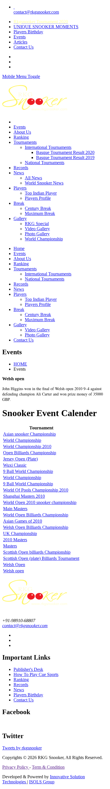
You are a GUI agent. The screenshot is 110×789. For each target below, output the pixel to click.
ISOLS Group (41, 781)
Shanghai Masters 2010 (24, 496)
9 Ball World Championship (28, 471)
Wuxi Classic (15, 465)
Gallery (20, 218)
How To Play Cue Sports (36, 674)
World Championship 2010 (27, 446)
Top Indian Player (41, 193)
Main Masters (15, 508)
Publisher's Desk (28, 669)
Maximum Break (40, 213)
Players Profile (38, 198)
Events (20, 36)
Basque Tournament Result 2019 (65, 157)
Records (21, 167)
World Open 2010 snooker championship (39, 502)
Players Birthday (28, 31)
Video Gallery (37, 228)
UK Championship (20, 533)
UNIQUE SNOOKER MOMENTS (46, 26)
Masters (10, 546)
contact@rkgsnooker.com (36, 9)
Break (19, 203)
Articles (20, 42)
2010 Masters (15, 539)
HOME (20, 364)
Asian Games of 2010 (22, 521)
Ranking (21, 137)
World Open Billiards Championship (35, 514)
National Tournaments (44, 162)
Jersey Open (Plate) (20, 459)
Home (19, 248)
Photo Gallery (37, 233)
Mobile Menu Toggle (21, 76)
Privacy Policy (15, 767)
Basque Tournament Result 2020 (65, 152)
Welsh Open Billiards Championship (35, 527)
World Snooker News (44, 183)
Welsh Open (14, 564)
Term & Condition (48, 767)
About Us (22, 132)
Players (20, 188)
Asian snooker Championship (29, 434)
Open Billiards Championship (29, 452)
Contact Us (24, 47)
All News (33, 177)
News (19, 172)
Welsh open (13, 570)
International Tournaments (48, 147)
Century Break (38, 208)
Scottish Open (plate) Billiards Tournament (41, 558)
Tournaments (25, 142)
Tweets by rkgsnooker (22, 747)
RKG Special (37, 223)
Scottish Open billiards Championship (37, 552)
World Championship (44, 238)
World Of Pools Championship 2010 (35, 490)
